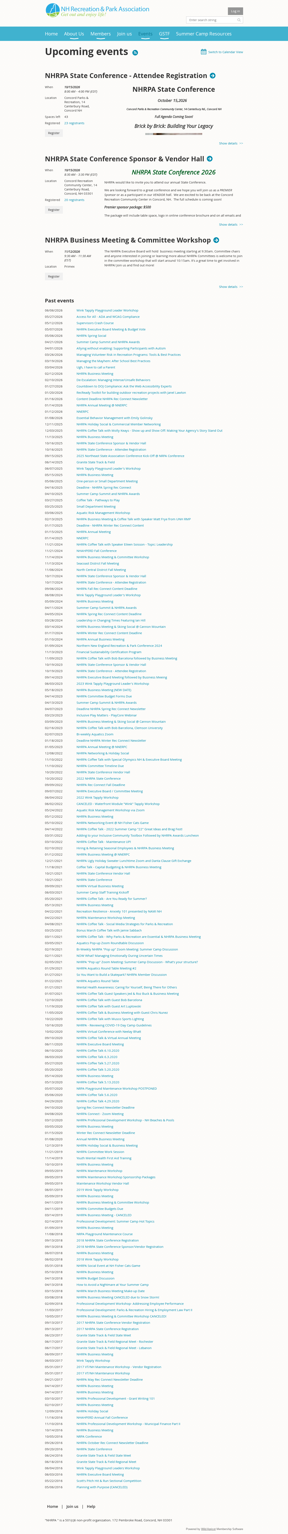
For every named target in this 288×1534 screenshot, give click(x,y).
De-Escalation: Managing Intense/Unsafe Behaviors (113, 380)
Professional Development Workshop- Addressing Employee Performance (130, 1303)
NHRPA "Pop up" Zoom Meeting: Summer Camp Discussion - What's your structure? (137, 962)
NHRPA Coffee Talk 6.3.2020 (97, 1057)
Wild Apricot (208, 1529)
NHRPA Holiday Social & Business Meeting (107, 1145)
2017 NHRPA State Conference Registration (108, 1329)
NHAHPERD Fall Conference (97, 551)
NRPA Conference (89, 1436)
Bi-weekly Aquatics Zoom (95, 734)
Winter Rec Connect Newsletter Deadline (106, 1133)
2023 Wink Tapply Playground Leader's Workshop (113, 683)
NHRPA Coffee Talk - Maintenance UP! (104, 842)
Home (52, 1506)
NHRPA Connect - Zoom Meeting (100, 1114)
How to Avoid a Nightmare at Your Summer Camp (113, 1284)
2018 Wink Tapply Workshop (97, 1259)
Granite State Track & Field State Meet (104, 1335)
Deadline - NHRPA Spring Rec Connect (104, 487)
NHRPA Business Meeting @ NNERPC (103, 854)
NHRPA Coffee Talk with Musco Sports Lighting (110, 1019)
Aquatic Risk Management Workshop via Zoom (111, 810)
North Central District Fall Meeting (101, 569)
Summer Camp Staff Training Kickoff (103, 892)
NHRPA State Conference (94, 880)
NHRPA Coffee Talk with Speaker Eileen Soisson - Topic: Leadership (125, 544)
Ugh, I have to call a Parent (96, 367)
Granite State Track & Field (96, 462)
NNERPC (83, 411)
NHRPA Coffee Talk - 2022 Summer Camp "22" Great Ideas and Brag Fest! (129, 829)
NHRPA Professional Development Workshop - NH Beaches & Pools (125, 1120)
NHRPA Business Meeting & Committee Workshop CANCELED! (121, 1316)
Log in (235, 11)
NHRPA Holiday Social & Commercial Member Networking (119, 424)
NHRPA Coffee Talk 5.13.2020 (98, 1082)
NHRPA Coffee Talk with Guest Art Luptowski (109, 1006)
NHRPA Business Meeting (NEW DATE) (104, 690)
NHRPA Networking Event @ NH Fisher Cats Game (113, 823)
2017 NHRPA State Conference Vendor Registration (113, 1322)
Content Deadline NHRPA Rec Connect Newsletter (112, 399)
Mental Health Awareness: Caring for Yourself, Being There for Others (127, 987)
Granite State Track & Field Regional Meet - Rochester (115, 1341)
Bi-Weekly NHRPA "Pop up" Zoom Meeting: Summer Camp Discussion (127, 949)
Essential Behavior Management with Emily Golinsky (115, 418)
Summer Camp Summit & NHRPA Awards (107, 607)
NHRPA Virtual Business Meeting (100, 886)
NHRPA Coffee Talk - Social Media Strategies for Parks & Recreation (125, 924)
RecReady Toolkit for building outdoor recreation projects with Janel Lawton (131, 392)
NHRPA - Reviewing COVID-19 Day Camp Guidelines (114, 1025)
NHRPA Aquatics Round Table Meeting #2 (106, 968)
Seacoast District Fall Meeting (98, 563)
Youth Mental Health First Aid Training (104, 1158)
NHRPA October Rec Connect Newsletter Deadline (112, 1443)
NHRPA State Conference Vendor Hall (103, 772)
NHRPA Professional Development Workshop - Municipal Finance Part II (128, 1424)
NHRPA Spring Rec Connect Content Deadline (109, 614)
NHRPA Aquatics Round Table (98, 981)
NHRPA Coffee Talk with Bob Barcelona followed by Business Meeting (127, 658)
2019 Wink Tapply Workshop (97, 1190)
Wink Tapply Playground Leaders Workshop (108, 1468)
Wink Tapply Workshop (93, 1360)
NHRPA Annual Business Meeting (100, 639)
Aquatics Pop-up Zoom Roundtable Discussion (110, 943)
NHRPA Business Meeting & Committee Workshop (128, 240)
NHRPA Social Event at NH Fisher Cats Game (108, 1265)
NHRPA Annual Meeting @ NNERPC (102, 405)
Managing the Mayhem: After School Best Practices (113, 361)
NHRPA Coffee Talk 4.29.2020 (98, 1101)
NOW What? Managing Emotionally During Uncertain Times (120, 955)
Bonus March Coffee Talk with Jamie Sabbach (109, 930)
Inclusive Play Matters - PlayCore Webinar (107, 715)
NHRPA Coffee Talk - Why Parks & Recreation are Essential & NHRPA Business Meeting (139, 936)
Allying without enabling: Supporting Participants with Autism (121, 348)
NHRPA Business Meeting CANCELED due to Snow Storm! (118, 1297)
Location (51, 98)
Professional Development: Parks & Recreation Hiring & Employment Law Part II (134, 1310)
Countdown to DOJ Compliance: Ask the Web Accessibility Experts (124, 386)
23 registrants (74, 123)
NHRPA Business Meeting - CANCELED (104, 1215)
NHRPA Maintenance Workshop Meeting (106, 917)
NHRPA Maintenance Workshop (99, 1171)
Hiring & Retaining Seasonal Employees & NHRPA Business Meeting (125, 848)
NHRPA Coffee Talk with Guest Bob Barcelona (109, 1000)
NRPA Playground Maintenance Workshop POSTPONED (117, 1088)
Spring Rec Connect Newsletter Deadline (106, 1107)
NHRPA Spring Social (91, 335)
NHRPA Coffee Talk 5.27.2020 (98, 1063)
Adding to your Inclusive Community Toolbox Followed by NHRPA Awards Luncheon (138, 835)
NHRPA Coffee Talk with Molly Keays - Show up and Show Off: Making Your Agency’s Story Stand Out (149, 430)
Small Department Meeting (96, 506)
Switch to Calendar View (225, 52)
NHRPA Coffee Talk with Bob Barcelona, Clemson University (120, 728)
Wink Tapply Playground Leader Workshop (107, 310)
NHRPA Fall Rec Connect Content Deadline (107, 588)
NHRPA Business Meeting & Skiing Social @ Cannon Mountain (121, 626)
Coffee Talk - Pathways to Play (98, 500)
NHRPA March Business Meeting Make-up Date (111, 1291)
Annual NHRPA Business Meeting (100, 1139)
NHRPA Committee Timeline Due (100, 766)
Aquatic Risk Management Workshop (103, 513)
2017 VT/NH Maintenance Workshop (103, 1373)
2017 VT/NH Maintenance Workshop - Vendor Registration (119, 1367)
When (49, 87)
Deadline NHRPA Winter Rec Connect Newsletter (111, 740)
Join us (72, 1506)
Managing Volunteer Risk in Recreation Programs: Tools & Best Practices (129, 354)
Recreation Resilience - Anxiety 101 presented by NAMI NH (119, 911)
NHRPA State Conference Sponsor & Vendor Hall (124, 158)
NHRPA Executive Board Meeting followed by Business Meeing (122, 677)
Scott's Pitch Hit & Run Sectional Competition (109, 1481)
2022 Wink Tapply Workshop (97, 797)
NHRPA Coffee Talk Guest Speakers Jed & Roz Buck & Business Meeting (128, 993)
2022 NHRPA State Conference (99, 778)
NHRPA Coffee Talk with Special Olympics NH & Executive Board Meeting (129, 759)
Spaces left (52, 117)
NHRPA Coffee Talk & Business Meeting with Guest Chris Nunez (122, 1012)
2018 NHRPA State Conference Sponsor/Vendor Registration (120, 1246)
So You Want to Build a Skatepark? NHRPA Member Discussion (122, 974)
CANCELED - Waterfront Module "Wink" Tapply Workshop (118, 804)
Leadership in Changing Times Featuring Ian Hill (111, 620)
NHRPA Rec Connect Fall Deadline (101, 785)
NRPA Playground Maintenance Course (105, 1234)
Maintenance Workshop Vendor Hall (103, 1183)
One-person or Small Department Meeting (107, 481)
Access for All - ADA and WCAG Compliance (108, 316)
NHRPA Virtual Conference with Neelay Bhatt (109, 1031)
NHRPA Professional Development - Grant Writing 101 (116, 1398)
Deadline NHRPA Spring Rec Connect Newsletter (111, 709)
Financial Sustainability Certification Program (109, 652)
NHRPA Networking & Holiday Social (103, 753)
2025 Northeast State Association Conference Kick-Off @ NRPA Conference (130, 456)
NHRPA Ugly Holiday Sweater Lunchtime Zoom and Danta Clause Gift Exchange (134, 861)
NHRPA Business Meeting (95, 373)
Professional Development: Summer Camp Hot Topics (115, 1221)
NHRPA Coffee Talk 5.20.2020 (98, 1069)
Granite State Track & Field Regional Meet (106, 1462)
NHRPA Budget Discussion (95, 1278)
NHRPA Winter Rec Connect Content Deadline (109, 633)
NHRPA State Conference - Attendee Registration (126, 75)
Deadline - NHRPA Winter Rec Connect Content (110, 525)
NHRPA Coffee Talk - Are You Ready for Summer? (112, 898)
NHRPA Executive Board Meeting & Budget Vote (111, 329)
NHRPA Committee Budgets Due (100, 1208)
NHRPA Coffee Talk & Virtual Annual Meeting (109, 1038)
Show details (228, 143)
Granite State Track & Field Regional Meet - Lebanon (114, 1348)
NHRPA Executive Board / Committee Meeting (110, 791)
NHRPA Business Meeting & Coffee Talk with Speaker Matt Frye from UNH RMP (134, 519)
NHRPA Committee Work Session (100, 1152)
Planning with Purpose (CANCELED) (102, 1487)
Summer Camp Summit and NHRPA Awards (108, 342)
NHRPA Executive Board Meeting (100, 1044)
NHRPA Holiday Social (92, 1411)
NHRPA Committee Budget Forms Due (104, 696)
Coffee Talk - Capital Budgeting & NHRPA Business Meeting (119, 867)
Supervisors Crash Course (95, 323)
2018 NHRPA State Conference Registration (108, 1240)
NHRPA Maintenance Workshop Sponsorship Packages (116, 1177)
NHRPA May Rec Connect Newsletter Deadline (110, 1379)
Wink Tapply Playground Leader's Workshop (109, 468)
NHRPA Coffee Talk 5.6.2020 (97, 1095)
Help (91, 1506)
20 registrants (74, 200)
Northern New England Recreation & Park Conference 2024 (119, 645)
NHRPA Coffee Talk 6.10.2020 (98, 1050)
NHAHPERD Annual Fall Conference (102, 1417)
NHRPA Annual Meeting (94, 532)
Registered (52, 123)
